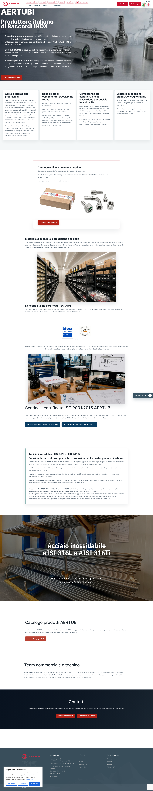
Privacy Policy (83, 764)
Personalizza (11, 783)
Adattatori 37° (53, 2)
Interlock (70, 2)
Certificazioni (56, 5)
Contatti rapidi (135, 4)
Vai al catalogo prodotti (35, 639)
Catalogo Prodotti (31, 2)
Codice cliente (123, 4)
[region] (23, 777)
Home (28, 5)
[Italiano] (144, 4)
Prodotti (81, 761)
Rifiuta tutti (23, 783)
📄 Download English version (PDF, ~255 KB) (79, 424)
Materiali (37, 5)
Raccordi (62, 2)
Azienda (81, 759)
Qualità (46, 5)
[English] (148, 5)
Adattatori (43, 2)
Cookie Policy (29, 779)
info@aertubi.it (54, 776)
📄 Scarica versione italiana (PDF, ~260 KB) (42, 424)
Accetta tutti (34, 783)
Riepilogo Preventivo (81, 2)
